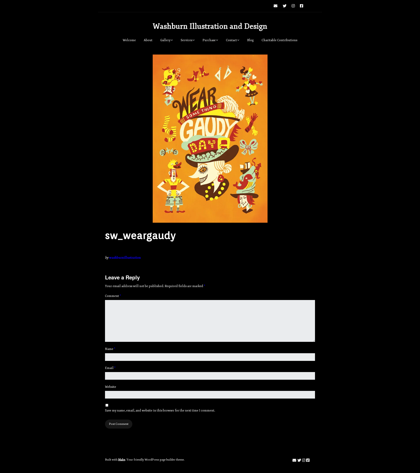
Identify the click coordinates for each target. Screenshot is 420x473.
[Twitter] (285, 6)
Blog (250, 40)
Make (121, 459)
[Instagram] (293, 6)
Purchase (209, 40)
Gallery (165, 40)
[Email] (276, 6)
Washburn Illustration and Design (210, 26)
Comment (113, 296)
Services (186, 40)
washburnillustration (125, 258)
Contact (231, 40)
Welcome (129, 40)
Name (110, 349)
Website (110, 387)
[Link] (310, 6)
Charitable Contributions (279, 40)
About (148, 40)
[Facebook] (301, 6)
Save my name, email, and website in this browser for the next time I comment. (160, 410)
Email (110, 368)
